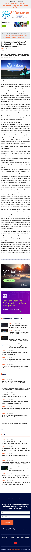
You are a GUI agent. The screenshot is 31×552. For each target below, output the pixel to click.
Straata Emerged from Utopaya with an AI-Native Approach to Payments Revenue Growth (15, 457)
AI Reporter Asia (12, 498)
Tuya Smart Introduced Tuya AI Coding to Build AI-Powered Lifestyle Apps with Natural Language (15, 450)
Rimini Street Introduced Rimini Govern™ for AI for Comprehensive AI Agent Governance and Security (16, 389)
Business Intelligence (20, 33)
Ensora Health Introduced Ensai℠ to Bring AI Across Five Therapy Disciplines (15, 402)
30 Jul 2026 (10, 473)
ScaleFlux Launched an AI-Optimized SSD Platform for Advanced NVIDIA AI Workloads (15, 422)
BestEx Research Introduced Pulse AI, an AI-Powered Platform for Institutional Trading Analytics (19, 327)
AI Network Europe (16, 497)
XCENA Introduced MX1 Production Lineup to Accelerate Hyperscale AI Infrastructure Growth (15, 396)
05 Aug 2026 (10, 453)
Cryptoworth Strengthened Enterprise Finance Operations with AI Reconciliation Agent (18, 347)
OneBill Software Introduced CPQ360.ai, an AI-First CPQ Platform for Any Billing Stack (16, 360)
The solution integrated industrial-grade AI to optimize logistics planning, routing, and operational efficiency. (15, 55)
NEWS (2, 48)
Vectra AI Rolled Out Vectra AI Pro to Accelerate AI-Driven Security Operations (14, 442)
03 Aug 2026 (10, 379)
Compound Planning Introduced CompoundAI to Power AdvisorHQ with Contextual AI (16, 483)
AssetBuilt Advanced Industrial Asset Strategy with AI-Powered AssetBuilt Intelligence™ (18, 340)
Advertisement (24, 5)
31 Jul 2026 (10, 413)
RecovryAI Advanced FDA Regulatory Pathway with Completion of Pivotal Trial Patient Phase (16, 409)
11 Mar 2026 (9, 48)
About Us (4, 537)
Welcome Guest (9, 3)
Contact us (11, 537)
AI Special (10, 33)
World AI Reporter (20, 3)
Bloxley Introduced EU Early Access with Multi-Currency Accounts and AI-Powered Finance (15, 476)
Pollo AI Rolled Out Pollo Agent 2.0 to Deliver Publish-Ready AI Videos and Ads (19, 334)
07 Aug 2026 (17, 323)
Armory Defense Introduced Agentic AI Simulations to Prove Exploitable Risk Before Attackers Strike (15, 383)
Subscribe (7, 522)
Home (3, 33)
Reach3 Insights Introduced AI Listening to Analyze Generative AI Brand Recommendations (14, 416)
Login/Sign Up (15, 7)
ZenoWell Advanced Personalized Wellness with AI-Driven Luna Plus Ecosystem (15, 367)
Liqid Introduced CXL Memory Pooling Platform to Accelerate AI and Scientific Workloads (16, 463)
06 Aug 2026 (10, 439)
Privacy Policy (19, 537)
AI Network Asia (6, 497)
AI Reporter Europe (22, 498)
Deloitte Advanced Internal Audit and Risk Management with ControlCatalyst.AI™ (19, 470)
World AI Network (6, 5)
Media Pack (15, 5)
